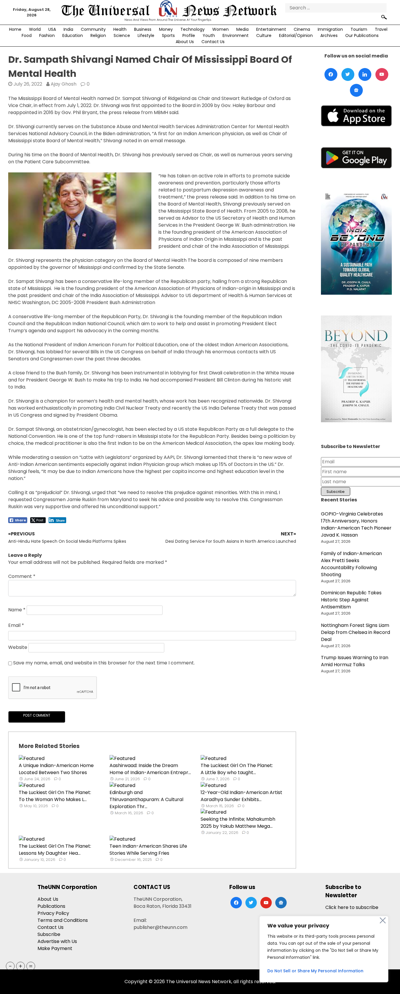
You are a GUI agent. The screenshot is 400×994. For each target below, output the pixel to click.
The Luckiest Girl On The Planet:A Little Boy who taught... (237, 769)
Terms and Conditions (62, 920)
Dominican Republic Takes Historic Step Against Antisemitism (351, 599)
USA (52, 29)
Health (120, 29)
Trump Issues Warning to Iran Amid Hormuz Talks (354, 661)
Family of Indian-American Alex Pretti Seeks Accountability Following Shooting (351, 564)
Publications (51, 906)
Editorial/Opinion (296, 35)
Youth (209, 35)
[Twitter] (347, 74)
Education (72, 35)
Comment (21, 576)
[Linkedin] (364, 74)
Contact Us (213, 42)
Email (16, 625)
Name (16, 610)
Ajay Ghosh (63, 84)
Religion (98, 35)
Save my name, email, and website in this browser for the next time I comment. (104, 662)
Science (122, 35)
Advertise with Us (57, 941)
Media (242, 29)
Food (27, 35)
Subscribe (48, 934)
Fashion (47, 35)
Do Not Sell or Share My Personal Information (315, 971)
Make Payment (54, 948)
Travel (381, 29)
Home (15, 29)
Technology (192, 29)
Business (142, 29)
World (35, 29)
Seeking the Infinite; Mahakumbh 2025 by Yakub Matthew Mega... (238, 823)
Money (166, 29)
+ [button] (20, 966)
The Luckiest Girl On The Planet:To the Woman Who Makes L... (55, 796)
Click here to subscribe (351, 907)
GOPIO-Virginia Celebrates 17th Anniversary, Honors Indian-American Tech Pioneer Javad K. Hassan (356, 524)
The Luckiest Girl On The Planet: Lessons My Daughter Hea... (55, 849)
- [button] (10, 966)
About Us (185, 42)
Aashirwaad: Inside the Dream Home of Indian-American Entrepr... (150, 769)
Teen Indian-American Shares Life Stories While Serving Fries (148, 849)
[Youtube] (381, 74)
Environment (236, 35)
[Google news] (356, 90)
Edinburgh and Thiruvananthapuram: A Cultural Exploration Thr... (146, 799)
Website (17, 647)
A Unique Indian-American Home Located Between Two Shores (56, 769)
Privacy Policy (53, 913)
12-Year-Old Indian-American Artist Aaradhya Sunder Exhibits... (241, 796)
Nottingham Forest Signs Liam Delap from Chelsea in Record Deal (355, 632)
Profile (188, 35)
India (68, 29)
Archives (329, 35)
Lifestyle (146, 35)
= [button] (31, 966)
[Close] (383, 920)
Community (93, 29)
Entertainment (271, 29)
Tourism (359, 29)
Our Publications (362, 35)
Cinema (302, 29)
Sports (168, 35)
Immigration (330, 29)
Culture (263, 35)
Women (220, 29)
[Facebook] (330, 74)
